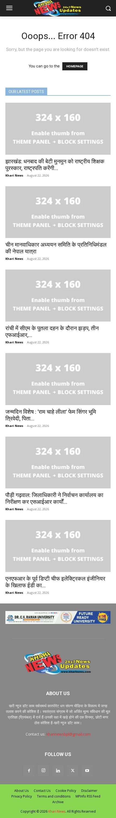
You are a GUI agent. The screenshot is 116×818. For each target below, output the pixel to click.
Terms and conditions (53, 796)
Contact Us (42, 790)
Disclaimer (89, 790)
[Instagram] (43, 770)
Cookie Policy (66, 790)
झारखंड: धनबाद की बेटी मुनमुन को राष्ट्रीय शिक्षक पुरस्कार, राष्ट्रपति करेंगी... (54, 164)
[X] (72, 770)
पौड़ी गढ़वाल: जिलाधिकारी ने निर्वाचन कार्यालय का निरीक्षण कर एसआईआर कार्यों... (54, 498)
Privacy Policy (21, 796)
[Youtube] (87, 770)
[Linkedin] (58, 770)
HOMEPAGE (74, 66)
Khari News (14, 175)
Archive (58, 802)
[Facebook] (28, 770)
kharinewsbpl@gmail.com (68, 734)
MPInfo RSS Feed (88, 796)
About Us (21, 790)
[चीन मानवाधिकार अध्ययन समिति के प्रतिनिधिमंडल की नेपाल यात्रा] (58, 212)
